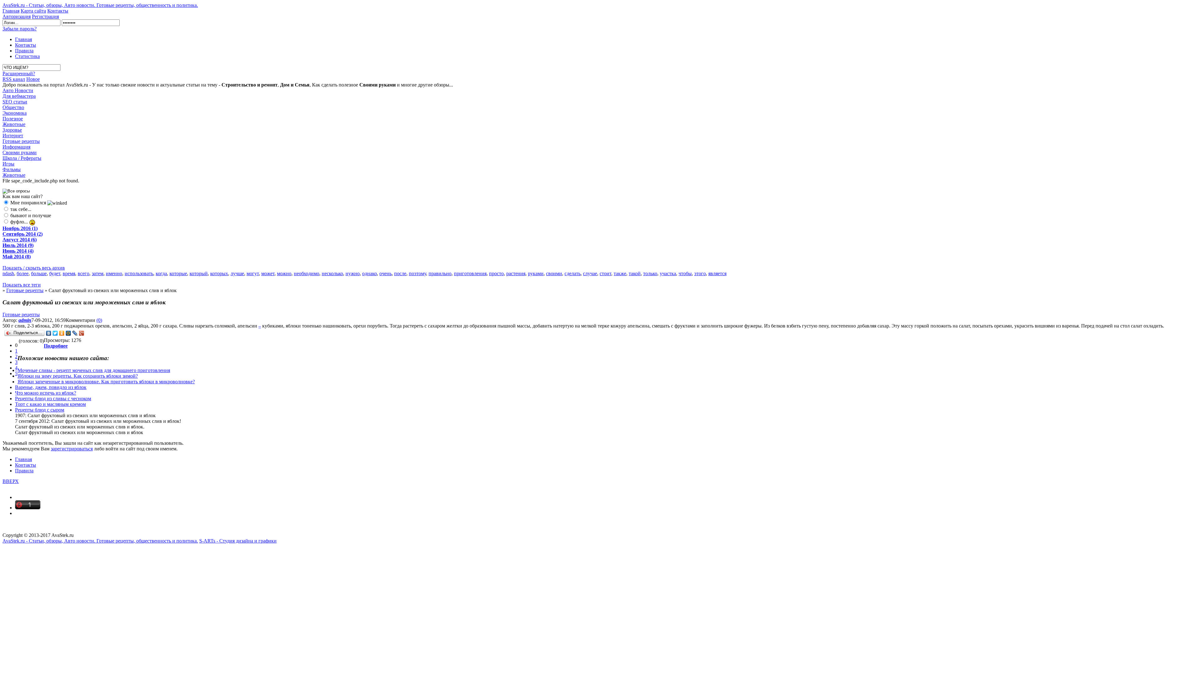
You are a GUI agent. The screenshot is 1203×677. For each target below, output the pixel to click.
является (717, 273)
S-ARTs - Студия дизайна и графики (238, 540)
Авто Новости (18, 90)
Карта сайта (33, 10)
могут (253, 273)
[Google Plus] (81, 333)
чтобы (685, 273)
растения (515, 273)
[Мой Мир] (68, 333)
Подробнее (56, 346)
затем (97, 273)
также (620, 273)
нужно (353, 273)
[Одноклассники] (62, 333)
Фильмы (12, 169)
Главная (11, 10)
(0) (99, 320)
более (23, 273)
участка (668, 273)
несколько (332, 273)
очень (385, 273)
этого (700, 273)
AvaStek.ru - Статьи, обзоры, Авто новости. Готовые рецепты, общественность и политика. (100, 5)
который (199, 273)
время (69, 273)
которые (178, 273)
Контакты (57, 10)
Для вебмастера (19, 96)
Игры (8, 163)
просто (496, 273)
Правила (24, 50)
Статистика (27, 56)
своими (554, 273)
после (400, 273)
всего (83, 273)
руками (536, 273)
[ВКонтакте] (48, 333)
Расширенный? (19, 73)
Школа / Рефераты (22, 158)
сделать (573, 273)
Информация (16, 147)
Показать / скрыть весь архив (34, 267)
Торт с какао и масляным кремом (50, 404)
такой (635, 273)
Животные (14, 124)
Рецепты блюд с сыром (39, 409)
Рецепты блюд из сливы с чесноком (53, 398)
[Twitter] (55, 333)
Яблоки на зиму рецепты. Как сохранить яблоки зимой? (78, 376)
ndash (8, 273)
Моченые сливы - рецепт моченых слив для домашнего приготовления (94, 370)
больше (39, 273)
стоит (605, 273)
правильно (440, 273)
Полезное (13, 118)
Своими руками (20, 152)
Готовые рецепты (21, 141)
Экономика (15, 113)
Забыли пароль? (20, 28)
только (650, 273)
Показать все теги (22, 284)
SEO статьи (15, 101)
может (267, 273)
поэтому (417, 273)
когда (161, 273)
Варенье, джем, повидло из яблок (50, 387)
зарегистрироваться (72, 448)
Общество (13, 107)
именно (114, 273)
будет (54, 273)
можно (284, 273)
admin (24, 320)
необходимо (306, 273)
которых (219, 273)
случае (590, 273)
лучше (237, 273)
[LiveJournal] (75, 333)
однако (369, 273)
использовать (139, 273)
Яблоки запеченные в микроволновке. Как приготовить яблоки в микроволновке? (106, 381)
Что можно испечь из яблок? (45, 393)
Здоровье (12, 130)
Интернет (13, 135)
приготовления (470, 273)
